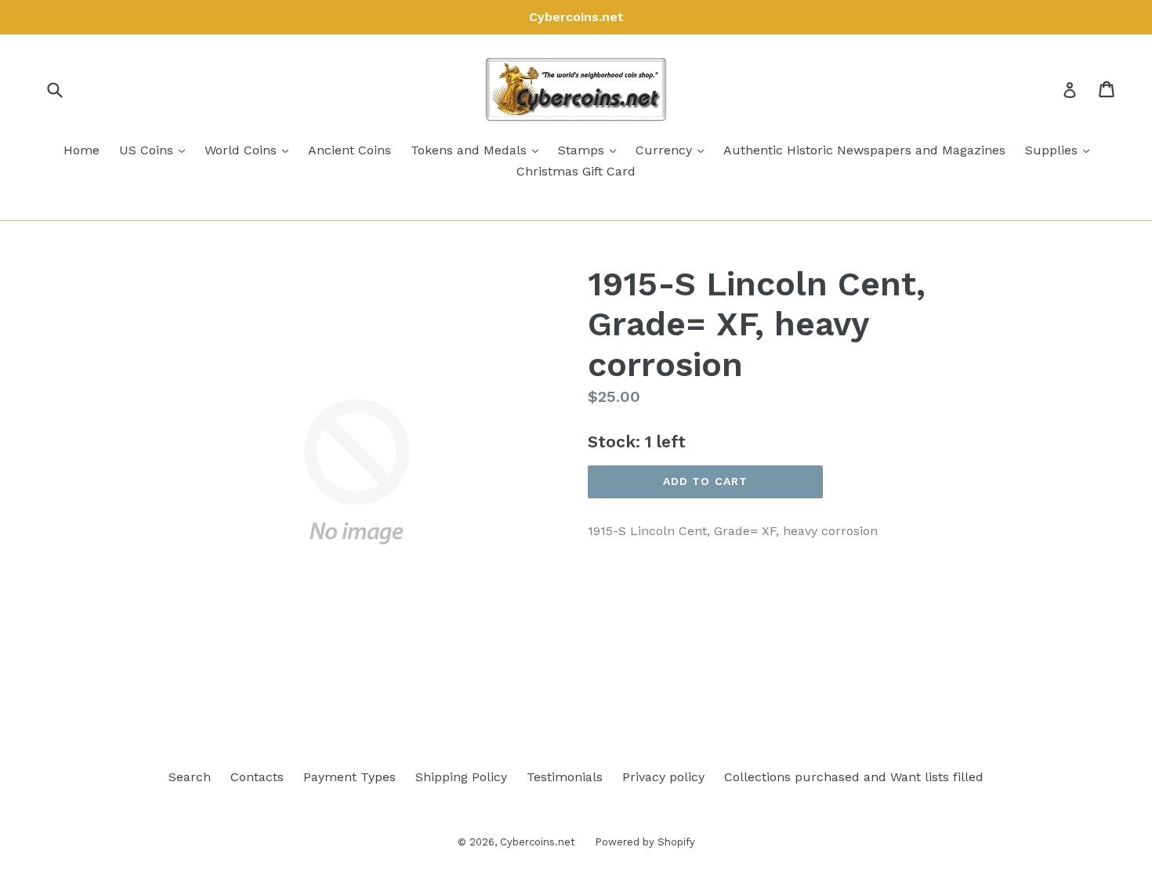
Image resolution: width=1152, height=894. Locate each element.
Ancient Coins (349, 150)
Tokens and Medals (478, 149)
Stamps (591, 149)
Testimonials (565, 776)
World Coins (250, 149)
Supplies (1061, 149)
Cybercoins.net (537, 842)
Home (81, 150)
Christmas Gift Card (576, 171)
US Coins (156, 149)
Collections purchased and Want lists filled (854, 776)
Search (189, 776)
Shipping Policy (461, 776)
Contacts (257, 776)
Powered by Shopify (645, 842)
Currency (674, 149)
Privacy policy (663, 776)
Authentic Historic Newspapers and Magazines (864, 150)
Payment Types (349, 776)
